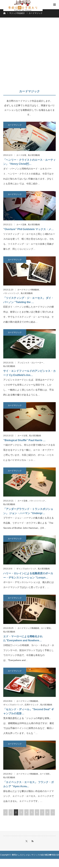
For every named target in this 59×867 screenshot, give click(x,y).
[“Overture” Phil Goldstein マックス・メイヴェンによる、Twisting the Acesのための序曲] (29, 205)
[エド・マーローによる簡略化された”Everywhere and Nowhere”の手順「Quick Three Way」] (29, 609)
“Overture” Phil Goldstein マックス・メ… (28, 229)
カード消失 (45, 774)
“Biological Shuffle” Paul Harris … (24, 440)
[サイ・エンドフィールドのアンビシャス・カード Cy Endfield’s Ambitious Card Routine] (29, 343)
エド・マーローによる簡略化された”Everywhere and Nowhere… (23, 638)
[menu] (54, 4)
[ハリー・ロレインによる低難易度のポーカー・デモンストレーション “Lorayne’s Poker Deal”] (29, 550)
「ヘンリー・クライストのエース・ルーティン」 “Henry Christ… (29, 161)
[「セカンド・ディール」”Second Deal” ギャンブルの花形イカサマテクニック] (29, 682)
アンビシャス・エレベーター (30, 363)
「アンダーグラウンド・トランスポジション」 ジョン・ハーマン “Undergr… (28, 511)
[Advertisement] (29, 55)
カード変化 (46, 628)
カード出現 (21, 155)
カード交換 (21, 224)
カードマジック (15, 125)
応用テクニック (32, 705)
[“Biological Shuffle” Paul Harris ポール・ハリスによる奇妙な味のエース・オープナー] (29, 416)
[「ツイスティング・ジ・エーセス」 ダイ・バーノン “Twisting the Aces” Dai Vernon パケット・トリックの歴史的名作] (29, 270)
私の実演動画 (34, 155)
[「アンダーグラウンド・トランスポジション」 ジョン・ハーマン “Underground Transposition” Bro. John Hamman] (29, 482)
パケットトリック (11, 293)
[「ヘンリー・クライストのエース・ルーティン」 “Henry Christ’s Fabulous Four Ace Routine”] (29, 136)
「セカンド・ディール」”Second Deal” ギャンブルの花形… (28, 711)
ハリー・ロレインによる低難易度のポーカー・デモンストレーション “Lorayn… (28, 575)
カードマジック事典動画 (28, 290)
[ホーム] (4, 13)
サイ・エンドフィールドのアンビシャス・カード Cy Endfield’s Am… (29, 372)
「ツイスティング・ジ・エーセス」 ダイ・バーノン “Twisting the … (28, 300)
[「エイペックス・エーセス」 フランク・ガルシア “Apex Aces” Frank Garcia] (29, 755)
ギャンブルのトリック (26, 569)
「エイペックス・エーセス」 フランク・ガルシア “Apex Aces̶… (28, 784)
